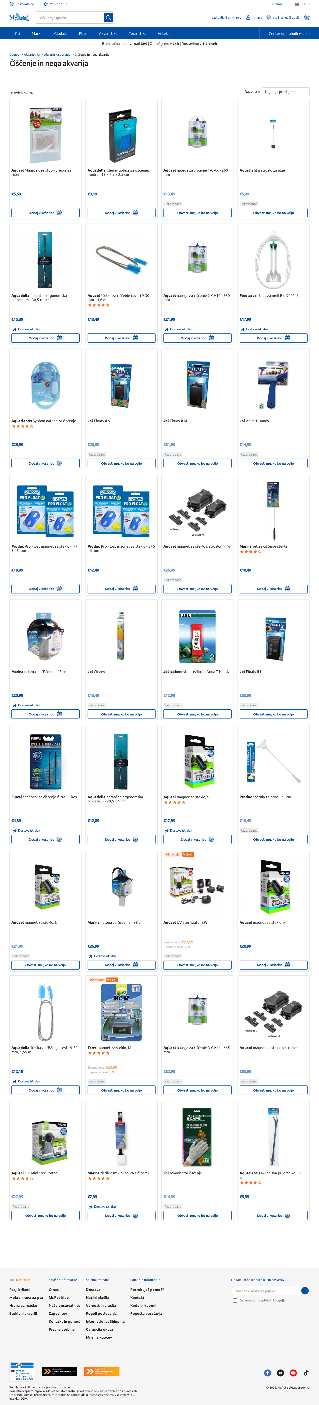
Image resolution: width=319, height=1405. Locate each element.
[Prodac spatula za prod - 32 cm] (273, 762)
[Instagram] (280, 1372)
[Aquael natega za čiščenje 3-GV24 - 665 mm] (197, 1012)
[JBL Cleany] (121, 636)
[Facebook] (267, 1372)
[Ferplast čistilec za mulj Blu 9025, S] (273, 260)
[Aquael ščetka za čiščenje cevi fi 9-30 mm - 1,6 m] (121, 260)
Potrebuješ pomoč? (147, 1289)
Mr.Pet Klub (58, 4)
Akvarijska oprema (57, 54)
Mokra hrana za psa (26, 1297)
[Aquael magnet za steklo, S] (197, 762)
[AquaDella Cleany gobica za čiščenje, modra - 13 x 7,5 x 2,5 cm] (121, 135)
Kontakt (137, 1297)
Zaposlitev (58, 1313)
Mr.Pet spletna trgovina (293, 1387)
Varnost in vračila (101, 1305)
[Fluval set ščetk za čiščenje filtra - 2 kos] (45, 762)
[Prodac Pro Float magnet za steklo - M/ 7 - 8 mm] (45, 511)
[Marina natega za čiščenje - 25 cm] (45, 636)
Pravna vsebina (62, 1329)
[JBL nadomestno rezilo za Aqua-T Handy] (197, 636)
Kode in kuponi (143, 1305)
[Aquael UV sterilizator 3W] (197, 887)
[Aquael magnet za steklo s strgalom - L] (273, 1012)
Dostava (93, 1289)
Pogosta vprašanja (146, 1313)
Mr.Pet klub (59, 1297)
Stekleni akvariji (23, 1313)
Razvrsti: (252, 91)
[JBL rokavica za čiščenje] (197, 1138)
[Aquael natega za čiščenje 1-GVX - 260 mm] (197, 135)
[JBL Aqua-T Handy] (273, 386)
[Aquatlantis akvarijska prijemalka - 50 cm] (273, 1138)
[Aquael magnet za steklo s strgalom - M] (197, 511)
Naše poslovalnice (64, 1305)
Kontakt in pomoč (64, 1321)
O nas (54, 1289)
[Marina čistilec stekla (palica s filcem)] (121, 1138)
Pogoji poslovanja (101, 1313)
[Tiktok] (306, 1372)
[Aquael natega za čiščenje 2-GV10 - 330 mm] (197, 260)
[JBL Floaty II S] (121, 386)
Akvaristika (32, 54)
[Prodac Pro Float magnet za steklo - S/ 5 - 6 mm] (121, 511)
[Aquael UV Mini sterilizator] (45, 1138)
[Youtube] (293, 1372)
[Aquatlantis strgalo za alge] (273, 135)
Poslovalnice (24, 4)
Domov (14, 54)
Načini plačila (97, 1297)
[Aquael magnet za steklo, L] (45, 887)
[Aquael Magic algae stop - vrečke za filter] (45, 135)
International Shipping (105, 1321)
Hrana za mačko (23, 1305)
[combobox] (72, 17)
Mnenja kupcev (99, 1337)
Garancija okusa (99, 1329)
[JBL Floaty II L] (273, 636)
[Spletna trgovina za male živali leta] (59, 1371)
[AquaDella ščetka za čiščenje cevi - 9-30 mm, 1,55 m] (45, 1012)
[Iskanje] (108, 17)
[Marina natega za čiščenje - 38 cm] (121, 887)
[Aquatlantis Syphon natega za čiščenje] (45, 386)
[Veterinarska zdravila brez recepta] (22, 1371)
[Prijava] (305, 1290)
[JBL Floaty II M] (197, 386)
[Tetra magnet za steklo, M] (121, 1012)
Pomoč (277, 4)
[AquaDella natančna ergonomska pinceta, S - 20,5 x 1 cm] (121, 762)
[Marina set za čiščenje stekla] (273, 511)
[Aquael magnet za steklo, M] (273, 887)
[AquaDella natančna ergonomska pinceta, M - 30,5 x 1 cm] (45, 260)
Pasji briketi (19, 1289)
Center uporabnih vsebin (289, 33)
